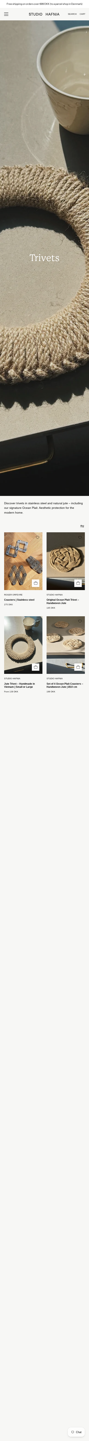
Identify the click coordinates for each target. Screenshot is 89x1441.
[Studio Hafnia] (44, 14)
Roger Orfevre (13, 595)
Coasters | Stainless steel (19, 599)
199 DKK (51, 692)
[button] (72, 14)
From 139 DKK (11, 692)
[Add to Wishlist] (37, 537)
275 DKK (8, 605)
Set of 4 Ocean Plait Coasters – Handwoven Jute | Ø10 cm (65, 685)
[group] (44, 4)
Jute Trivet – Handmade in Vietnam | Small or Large (19, 685)
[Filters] (82, 526)
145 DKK (51, 608)
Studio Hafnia (55, 595)
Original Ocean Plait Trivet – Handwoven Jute (63, 601)
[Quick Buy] (35, 667)
